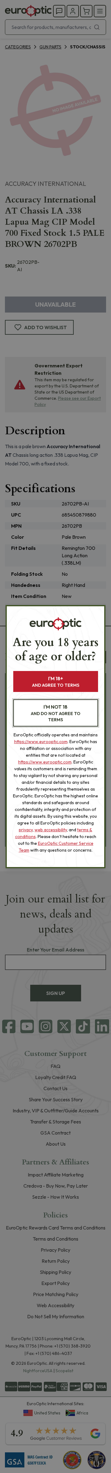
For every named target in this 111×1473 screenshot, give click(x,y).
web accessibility (51, 830)
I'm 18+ (55, 681)
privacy (26, 830)
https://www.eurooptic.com (41, 741)
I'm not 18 (55, 713)
